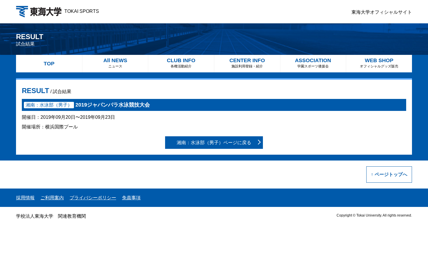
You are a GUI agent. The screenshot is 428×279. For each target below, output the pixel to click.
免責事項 (131, 197)
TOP (49, 64)
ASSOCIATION (313, 62)
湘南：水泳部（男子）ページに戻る (214, 142)
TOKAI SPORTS (81, 11)
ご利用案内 (52, 197)
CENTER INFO (247, 62)
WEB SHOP (379, 62)
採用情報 (25, 197)
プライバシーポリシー (93, 197)
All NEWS (115, 62)
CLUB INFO (181, 62)
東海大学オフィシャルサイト (381, 12)
